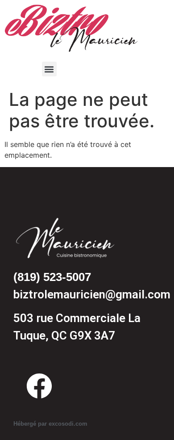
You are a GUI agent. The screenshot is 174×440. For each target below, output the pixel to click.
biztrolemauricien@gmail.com (91, 294)
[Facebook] (39, 386)
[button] (49, 69)
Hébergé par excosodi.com (50, 423)
